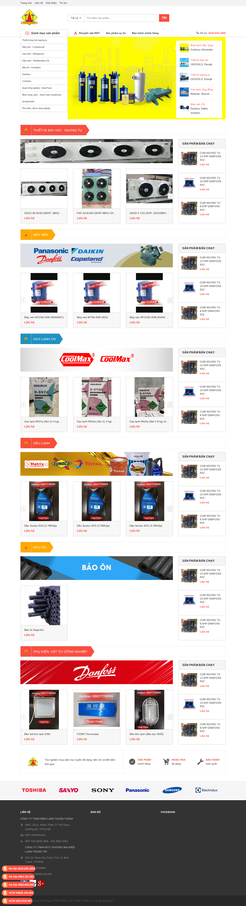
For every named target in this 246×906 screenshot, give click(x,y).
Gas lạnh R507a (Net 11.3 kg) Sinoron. (47, 421)
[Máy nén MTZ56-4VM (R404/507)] (44, 293)
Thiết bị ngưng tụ (200, 74)
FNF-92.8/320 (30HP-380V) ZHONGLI (99, 213)
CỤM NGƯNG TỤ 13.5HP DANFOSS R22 (210, 156)
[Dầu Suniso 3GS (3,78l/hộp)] (96, 501)
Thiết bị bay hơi (199, 60)
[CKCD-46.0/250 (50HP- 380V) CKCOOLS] (44, 188)
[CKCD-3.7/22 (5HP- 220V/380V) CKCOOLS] (149, 188)
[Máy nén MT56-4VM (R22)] (96, 293)
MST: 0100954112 (35, 835)
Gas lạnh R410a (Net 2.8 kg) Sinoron (151, 421)
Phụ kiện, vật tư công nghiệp (60, 651)
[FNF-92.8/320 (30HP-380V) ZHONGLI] (96, 188)
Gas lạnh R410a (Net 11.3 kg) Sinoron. (99, 421)
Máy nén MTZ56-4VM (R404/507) (44, 317)
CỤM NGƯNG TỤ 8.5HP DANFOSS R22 (210, 206)
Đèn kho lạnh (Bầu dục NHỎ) (147, 734)
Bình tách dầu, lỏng (202, 45)
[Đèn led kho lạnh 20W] (44, 709)
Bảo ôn (39, 547)
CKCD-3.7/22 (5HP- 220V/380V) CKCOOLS (155, 213)
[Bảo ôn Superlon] (44, 605)
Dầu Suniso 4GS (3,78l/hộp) (146, 525)
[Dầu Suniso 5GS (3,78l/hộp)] (44, 501)
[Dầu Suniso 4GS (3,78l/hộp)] (149, 501)
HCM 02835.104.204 (21, 892)
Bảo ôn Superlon (34, 629)
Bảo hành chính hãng (145, 33)
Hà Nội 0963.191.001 (21, 876)
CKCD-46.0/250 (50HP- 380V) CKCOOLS (48, 213)
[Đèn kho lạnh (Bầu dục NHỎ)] (149, 709)
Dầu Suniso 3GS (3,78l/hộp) (93, 525)
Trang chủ (26, 2)
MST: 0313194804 (35, 867)
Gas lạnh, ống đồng (202, 89)
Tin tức (63, 2)
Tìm (164, 17)
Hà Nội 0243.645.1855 (21, 868)
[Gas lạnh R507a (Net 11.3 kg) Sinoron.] (44, 397)
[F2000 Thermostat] (96, 709)
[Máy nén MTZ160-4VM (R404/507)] (149, 293)
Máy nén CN (198, 104)
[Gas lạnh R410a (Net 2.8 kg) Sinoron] (149, 397)
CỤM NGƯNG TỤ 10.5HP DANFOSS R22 (210, 181)
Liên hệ (39, 2)
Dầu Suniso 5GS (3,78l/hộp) (40, 525)
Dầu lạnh (41, 443)
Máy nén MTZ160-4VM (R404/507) (150, 317)
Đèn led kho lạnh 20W (37, 734)
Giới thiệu (51, 2)
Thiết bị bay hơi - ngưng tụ (57, 130)
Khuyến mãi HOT (89, 33)
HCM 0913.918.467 (20, 900)
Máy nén (40, 235)
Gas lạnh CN (44, 339)
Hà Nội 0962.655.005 (21, 884)
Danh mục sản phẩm (45, 33)
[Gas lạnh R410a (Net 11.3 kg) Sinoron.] (96, 397)
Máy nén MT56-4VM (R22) (92, 317)
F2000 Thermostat (88, 734)
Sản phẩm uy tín (116, 33)
